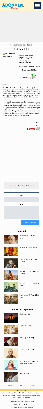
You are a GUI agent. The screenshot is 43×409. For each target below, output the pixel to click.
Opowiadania (14, 392)
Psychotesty (27, 397)
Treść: (21, 204)
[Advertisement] (21, 26)
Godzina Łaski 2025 (26, 373)
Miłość (20, 392)
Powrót (21, 385)
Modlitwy (3, 392)
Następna (32, 385)
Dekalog (38, 395)
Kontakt (32, 401)
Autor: (21, 195)
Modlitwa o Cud (24, 314)
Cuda (22, 397)
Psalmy (14, 397)
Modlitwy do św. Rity (26, 338)
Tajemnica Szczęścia (26, 326)
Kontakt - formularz (25, 401)
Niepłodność (39, 392)
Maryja (23, 395)
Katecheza (18, 395)
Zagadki (9, 392)
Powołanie (25, 392)
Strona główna (21, 390)
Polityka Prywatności (14, 401)
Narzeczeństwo (5, 395)
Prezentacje (12, 395)
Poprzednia (10, 385)
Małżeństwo (32, 392)
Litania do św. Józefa (26, 349)
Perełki (18, 397)
